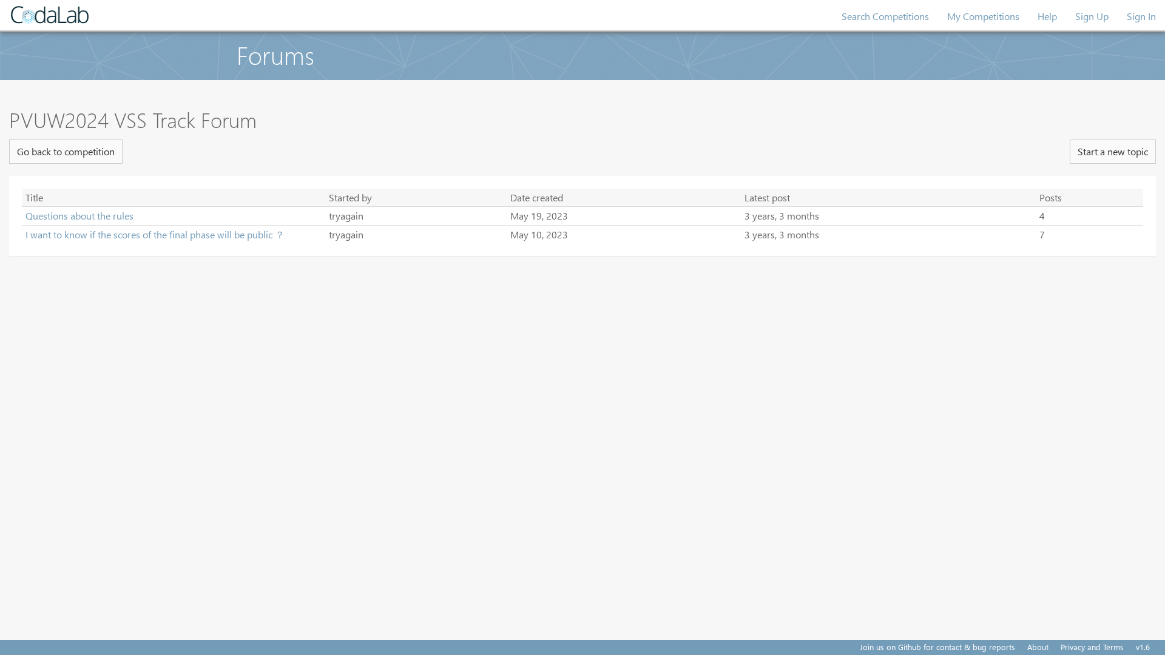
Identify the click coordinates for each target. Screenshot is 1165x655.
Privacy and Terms (1092, 647)
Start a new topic (1113, 151)
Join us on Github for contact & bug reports (937, 647)
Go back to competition (66, 151)
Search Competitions (885, 16)
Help (1047, 16)
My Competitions (983, 16)
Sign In (1141, 16)
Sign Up (1092, 16)
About (1037, 647)
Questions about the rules (79, 215)
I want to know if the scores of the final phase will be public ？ (155, 234)
